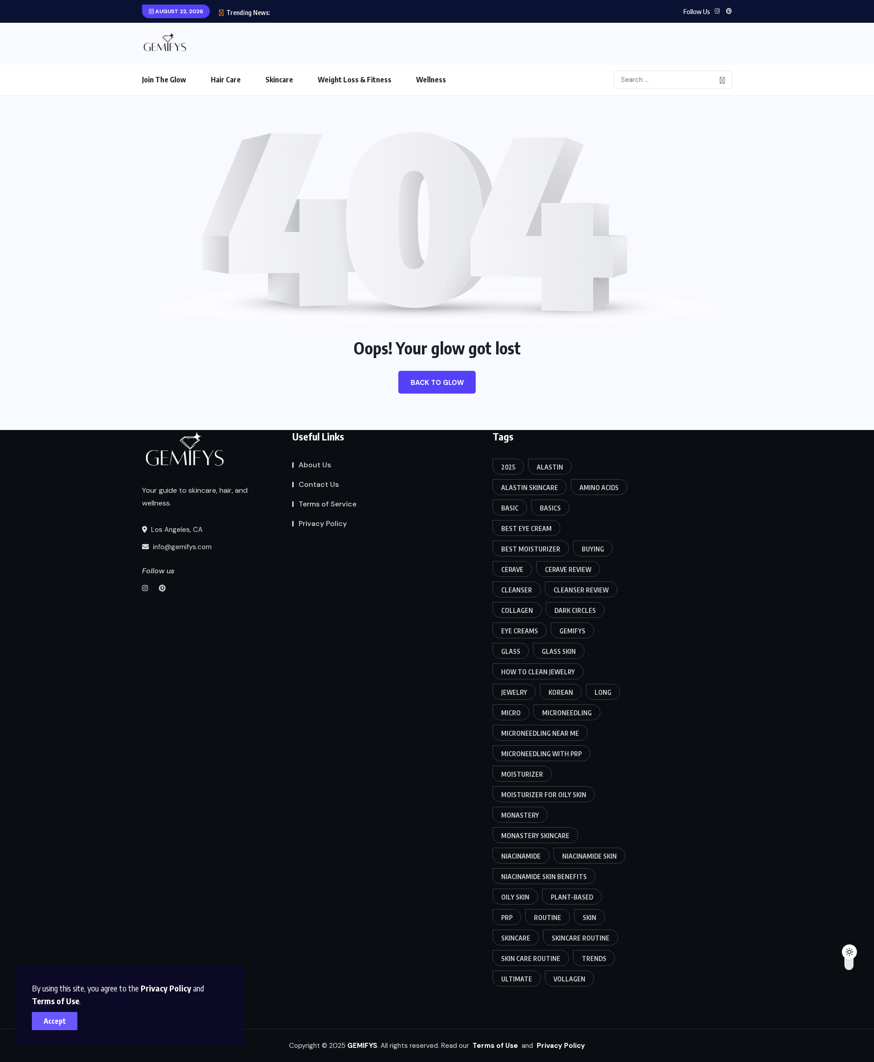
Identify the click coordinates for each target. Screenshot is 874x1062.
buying (593, 549)
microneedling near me (540, 733)
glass (510, 651)
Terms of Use (55, 1001)
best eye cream (526, 528)
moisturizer (522, 774)
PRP (507, 917)
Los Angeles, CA (176, 529)
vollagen (569, 979)
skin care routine (530, 958)
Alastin (550, 467)
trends (594, 958)
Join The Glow (164, 79)
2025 (508, 467)
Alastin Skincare (529, 487)
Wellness (431, 79)
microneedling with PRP (541, 754)
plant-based (572, 897)
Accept (55, 1021)
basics (550, 508)
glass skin (559, 651)
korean (561, 692)
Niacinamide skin (589, 856)
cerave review (568, 569)
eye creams (519, 631)
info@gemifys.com (181, 546)
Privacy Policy (166, 988)
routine (547, 917)
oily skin (515, 897)
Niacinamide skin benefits (544, 876)
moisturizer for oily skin (543, 795)
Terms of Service (327, 504)
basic (509, 508)
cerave (512, 569)
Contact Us (319, 484)
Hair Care (226, 79)
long (603, 692)
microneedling (567, 713)
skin (589, 917)
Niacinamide (521, 856)
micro (511, 713)
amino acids (599, 487)
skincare (515, 938)
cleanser (516, 590)
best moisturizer (530, 549)
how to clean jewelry (538, 672)
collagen (517, 610)
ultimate (516, 979)
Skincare (279, 79)
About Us (315, 465)
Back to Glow (437, 382)
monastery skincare (535, 835)
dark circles (575, 610)
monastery (520, 815)
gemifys (572, 631)
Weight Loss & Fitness (354, 79)
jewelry (514, 692)
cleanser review (581, 590)
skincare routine (581, 938)
